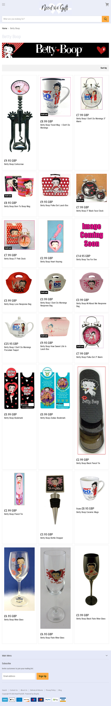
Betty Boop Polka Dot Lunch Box (54, 205)
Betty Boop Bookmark (13, 418)
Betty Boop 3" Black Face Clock (89, 211)
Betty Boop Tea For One (86, 259)
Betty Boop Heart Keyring (51, 261)
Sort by (104, 68)
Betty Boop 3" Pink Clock (15, 258)
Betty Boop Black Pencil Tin (88, 463)
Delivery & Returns (36, 690)
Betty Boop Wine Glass (13, 619)
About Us (24, 690)
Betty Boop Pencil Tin (13, 514)
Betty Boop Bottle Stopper (51, 538)
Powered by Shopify (32, 694)
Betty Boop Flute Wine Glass (52, 637)
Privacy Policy (51, 690)
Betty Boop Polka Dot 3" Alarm (89, 357)
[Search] (105, 19)
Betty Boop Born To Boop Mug (17, 206)
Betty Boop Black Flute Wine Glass (90, 618)
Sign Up (42, 676)
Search (4, 690)
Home (4, 28)
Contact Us (14, 690)
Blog (60, 690)
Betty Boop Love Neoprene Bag (17, 304)
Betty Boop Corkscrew (14, 164)
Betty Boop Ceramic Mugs (87, 512)
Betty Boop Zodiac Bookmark (52, 418)
